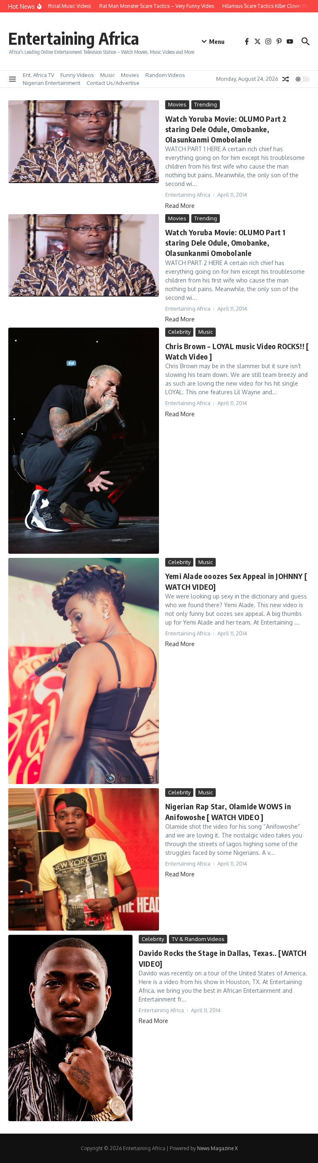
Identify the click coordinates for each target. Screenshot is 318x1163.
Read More (180, 205)
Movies (130, 75)
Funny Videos (77, 75)
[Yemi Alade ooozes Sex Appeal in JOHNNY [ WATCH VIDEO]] (83, 671)
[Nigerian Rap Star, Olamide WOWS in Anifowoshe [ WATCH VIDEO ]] (83, 859)
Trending (205, 104)
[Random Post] (285, 79)
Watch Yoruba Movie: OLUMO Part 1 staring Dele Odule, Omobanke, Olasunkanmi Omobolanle (225, 242)
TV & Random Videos (198, 939)
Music (107, 75)
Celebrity (179, 331)
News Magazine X (217, 1148)
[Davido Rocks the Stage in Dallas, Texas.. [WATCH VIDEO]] (70, 1028)
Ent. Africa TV (38, 75)
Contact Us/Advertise (113, 83)
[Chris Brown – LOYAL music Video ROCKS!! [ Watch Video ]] (83, 441)
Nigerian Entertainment (51, 83)
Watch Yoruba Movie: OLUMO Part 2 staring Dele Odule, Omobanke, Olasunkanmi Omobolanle (226, 129)
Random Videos (165, 75)
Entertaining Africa (73, 38)
